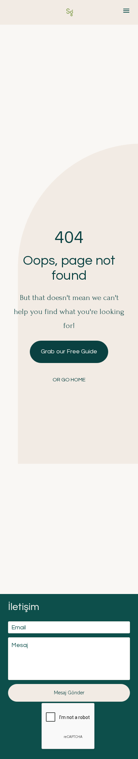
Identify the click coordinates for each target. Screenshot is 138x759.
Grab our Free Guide (69, 351)
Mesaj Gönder (69, 692)
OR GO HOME (69, 379)
